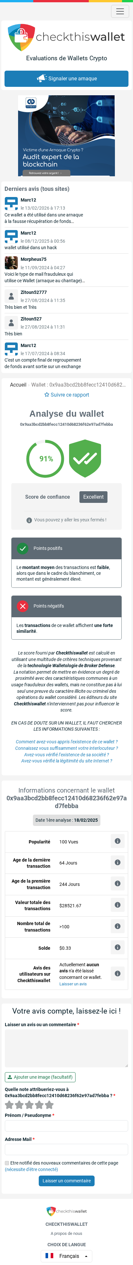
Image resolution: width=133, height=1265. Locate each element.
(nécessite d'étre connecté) (31, 1169)
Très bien (13, 333)
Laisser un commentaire (67, 1180)
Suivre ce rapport (70, 395)
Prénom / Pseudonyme (29, 1115)
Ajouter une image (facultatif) (42, 1077)
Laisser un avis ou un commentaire (42, 1024)
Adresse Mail (20, 1139)
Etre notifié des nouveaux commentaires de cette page (61, 1166)
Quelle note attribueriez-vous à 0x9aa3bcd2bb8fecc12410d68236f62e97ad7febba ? (60, 1092)
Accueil (18, 385)
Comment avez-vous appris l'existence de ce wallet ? (67, 741)
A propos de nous (66, 1233)
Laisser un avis (73, 983)
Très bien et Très (20, 307)
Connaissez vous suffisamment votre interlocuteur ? (66, 748)
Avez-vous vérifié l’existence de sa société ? (66, 754)
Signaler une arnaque (72, 78)
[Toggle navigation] (120, 11)
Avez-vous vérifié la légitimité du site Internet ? (66, 760)
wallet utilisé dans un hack (31, 247)
